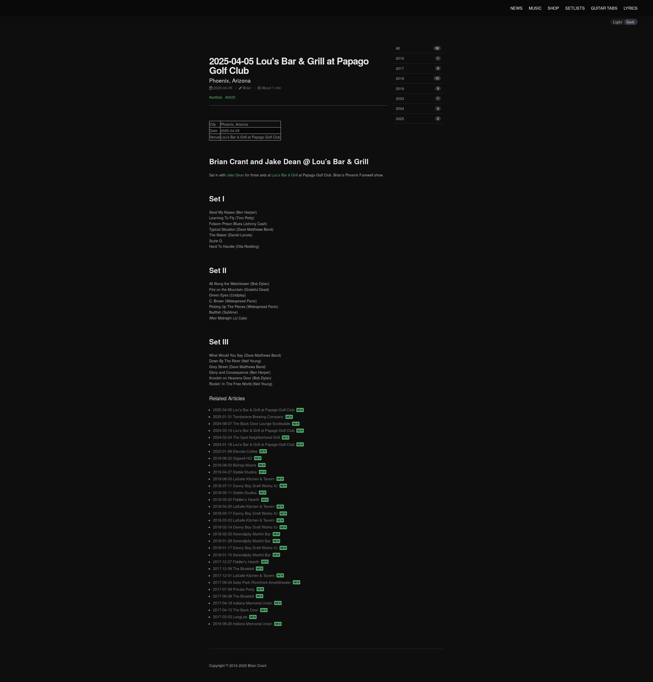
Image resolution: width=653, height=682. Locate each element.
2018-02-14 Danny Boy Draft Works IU (249, 527)
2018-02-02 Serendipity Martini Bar (246, 533)
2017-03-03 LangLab (234, 616)
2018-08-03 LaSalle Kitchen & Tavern (248, 478)
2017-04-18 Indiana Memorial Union (247, 603)
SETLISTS (575, 8)
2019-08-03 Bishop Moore (239, 465)
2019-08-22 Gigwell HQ (237, 458)
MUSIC (535, 8)
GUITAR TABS (604, 8)
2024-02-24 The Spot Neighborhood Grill (250, 437)
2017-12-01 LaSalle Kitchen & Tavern (248, 575)
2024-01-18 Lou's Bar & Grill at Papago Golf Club (258, 444)
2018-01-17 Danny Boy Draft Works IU (249, 547)
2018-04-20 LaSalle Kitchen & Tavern (248, 506)
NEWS (516, 8)
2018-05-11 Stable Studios (239, 492)
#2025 (230, 97)
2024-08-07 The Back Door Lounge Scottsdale (256, 423)
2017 (417, 68)
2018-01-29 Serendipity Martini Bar (246, 540)
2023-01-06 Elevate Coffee (239, 451)
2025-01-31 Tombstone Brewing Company (252, 416)
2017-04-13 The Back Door (240, 609)
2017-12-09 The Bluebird (237, 568)
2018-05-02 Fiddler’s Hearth (240, 499)
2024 (417, 108)
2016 (417, 58)
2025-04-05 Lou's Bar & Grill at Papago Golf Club (258, 409)
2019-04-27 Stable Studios (239, 471)
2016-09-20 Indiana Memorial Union (247, 623)
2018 (417, 78)
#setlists (215, 97)
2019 (417, 88)
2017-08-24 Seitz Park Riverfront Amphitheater (256, 582)
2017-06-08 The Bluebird (237, 596)
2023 (417, 98)
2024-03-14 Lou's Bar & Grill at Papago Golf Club (258, 430)
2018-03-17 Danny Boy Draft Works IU (249, 513)
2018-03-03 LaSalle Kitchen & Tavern (248, 520)
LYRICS (631, 8)
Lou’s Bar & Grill (285, 174)
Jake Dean (235, 174)
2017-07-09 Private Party (238, 589)
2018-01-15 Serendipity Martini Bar (246, 554)
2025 (417, 118)
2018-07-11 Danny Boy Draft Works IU (249, 485)
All (417, 48)
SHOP (553, 8)
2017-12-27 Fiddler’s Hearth (240, 561)
